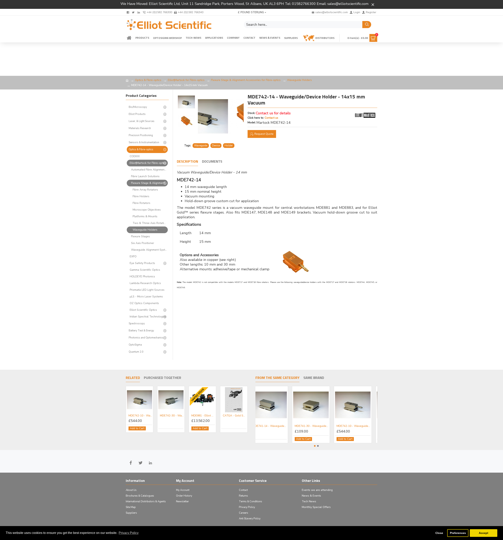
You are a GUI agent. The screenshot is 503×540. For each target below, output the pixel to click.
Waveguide (200, 145)
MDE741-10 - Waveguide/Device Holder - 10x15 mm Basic (272, 426)
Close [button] (439, 532)
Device (216, 145)
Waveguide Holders (299, 80)
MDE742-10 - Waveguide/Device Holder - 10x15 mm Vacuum (140, 415)
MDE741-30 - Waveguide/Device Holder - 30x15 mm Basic (356, 426)
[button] (315, 446)
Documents (212, 161)
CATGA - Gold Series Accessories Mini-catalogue (234, 415)
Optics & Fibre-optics (148, 80)
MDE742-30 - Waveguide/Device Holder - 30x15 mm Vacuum (172, 415)
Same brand (313, 378)
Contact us (271, 118)
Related (133, 378)
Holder (229, 145)
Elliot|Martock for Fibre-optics (186, 80)
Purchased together (162, 378)
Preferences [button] (458, 532)
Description (187, 161)
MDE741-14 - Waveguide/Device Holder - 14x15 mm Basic (314, 426)
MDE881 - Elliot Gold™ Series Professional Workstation (203, 415)
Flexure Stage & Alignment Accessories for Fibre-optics (246, 80)
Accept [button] (483, 532)
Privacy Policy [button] (129, 532)
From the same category (277, 378)
